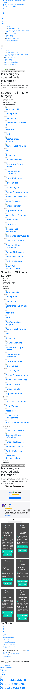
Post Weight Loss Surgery (13, 140)
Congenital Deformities (12, 38)
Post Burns (11, 224)
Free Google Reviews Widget (15, 522)
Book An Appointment (6, 667)
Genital (9, 134)
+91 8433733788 (14, 680)
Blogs (1, 669)
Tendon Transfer (13, 206)
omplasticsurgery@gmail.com (12, 6)
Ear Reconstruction (14, 256)
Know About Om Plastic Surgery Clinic (19, 30)
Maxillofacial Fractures (16, 215)
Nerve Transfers (13, 201)
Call (4, 674)
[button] (1, 510)
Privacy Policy (7, 656)
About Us (5, 636)
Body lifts (10, 130)
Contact (8, 42)
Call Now (7, 555)
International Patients (12, 31)
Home (4, 634)
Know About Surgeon (14, 28)
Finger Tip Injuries (14, 178)
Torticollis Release (14, 261)
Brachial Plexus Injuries (16, 196)
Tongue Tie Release (15, 252)
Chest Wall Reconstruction (13, 267)
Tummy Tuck (11, 113)
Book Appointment (8, 670)
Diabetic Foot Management (12, 230)
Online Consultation (19, 71)
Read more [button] (8, 515)
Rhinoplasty (11, 155)
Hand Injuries (12, 183)
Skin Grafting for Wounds (17, 236)
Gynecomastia (12, 109)
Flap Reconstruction (15, 210)
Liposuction (11, 118)
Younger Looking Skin (16, 146)
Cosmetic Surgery (11, 33)
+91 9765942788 (14, 684)
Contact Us (6, 647)
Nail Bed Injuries (13, 187)
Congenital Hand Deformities (13, 172)
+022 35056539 (14, 687)
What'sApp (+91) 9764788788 (12, 654)
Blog (4, 658)
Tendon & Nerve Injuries (17, 192)
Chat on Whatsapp (5, 665)
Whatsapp (6, 672)
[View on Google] (3, 505)
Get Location (7, 551)
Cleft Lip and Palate (15, 240)
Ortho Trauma (12, 220)
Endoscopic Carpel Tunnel (14, 165)
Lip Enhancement (14, 160)
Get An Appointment (7, 71)
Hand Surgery (10, 35)
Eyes (8, 150)
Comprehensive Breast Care (16, 123)
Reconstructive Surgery (12, 37)
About (8, 26)
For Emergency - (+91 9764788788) (14, 4)
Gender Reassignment (12, 40)
